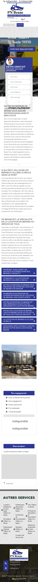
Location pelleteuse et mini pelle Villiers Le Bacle (7, 510)
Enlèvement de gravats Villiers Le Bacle (20, 508)
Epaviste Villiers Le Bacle (19, 529)
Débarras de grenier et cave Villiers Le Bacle (31, 529)
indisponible (11, 1)
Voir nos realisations (21, 49)
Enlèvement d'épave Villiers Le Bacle (7, 530)
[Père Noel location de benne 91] (19, 11)
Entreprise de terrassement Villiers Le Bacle (20, 519)
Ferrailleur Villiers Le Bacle (7, 521)
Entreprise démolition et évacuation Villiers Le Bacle (32, 516)
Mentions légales (28, 576)
